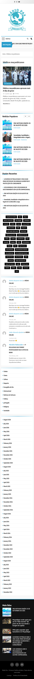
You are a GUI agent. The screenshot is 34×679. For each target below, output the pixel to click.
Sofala (19, 267)
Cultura (6, 379)
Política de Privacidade (20, 675)
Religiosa (24, 128)
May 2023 (6, 572)
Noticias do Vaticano (10, 395)
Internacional (7, 391)
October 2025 (7, 459)
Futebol (13, 238)
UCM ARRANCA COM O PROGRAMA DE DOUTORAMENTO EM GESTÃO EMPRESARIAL (20, 652)
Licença (9, 675)
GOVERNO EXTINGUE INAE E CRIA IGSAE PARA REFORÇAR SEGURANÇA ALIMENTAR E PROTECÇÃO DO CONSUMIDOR (16, 181)
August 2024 (7, 514)
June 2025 (6, 474)
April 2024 (7, 529)
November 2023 (8, 549)
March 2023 (7, 580)
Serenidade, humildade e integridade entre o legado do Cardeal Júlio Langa (22, 125)
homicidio (6, 242)
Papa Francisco (22, 246)
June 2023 (6, 568)
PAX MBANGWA (9, 253)
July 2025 (6, 471)
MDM (19, 242)
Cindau (6, 371)
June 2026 (6, 427)
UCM (17, 271)
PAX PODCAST (19, 257)
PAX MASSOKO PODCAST (21, 249)
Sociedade (7, 84)
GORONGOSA (21, 238)
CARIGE (12, 224)
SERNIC (13, 267)
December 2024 (8, 498)
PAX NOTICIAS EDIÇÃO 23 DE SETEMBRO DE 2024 (21, 610)
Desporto (24, 227)
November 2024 (8, 502)
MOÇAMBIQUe (26, 242)
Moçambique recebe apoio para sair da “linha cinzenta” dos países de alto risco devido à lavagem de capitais (22, 622)
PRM (26, 257)
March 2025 (7, 486)
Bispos (25, 217)
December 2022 (8, 592)
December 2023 (8, 545)
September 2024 (8, 510)
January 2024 (7, 541)
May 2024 (6, 525)
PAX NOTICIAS (9, 257)
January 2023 (7, 588)
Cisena (5, 375)
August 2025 (7, 467)
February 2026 (8, 443)
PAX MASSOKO (9, 249)
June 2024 (6, 521)
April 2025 (6, 482)
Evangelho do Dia (9, 387)
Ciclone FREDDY (26, 224)
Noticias (9, 246)
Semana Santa (25, 264)
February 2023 (8, 584)
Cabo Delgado (18, 220)
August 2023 (7, 561)
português (17, 128)
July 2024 (6, 518)
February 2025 (8, 490)
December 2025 (8, 451)
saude (18, 264)
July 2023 (6, 565)
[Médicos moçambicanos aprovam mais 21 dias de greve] (17, 76)
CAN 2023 (6, 224)
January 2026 (7, 447)
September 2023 (8, 557)
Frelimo (7, 238)
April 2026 (7, 435)
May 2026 (6, 431)
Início (3, 54)
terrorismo (26, 267)
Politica (6, 399)
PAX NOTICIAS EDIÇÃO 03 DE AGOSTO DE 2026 (22, 148)
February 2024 (8, 537)
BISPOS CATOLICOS (8, 220)
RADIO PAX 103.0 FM (20, 260)
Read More (6, 103)
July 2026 (6, 424)
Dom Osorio (23, 231)
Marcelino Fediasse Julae (16, 345)
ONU (15, 246)
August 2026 (7, 420)
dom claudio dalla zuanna (12, 231)
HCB (27, 238)
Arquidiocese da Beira (11, 217)
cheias (18, 224)
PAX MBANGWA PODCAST (22, 253)
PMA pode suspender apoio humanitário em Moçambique (21, 631)
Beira (20, 217)
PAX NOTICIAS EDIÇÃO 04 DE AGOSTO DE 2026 (22, 136)
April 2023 (6, 576)
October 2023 (7, 553)
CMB (18, 227)
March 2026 (7, 439)
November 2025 (8, 455)
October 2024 (7, 506)
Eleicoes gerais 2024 (11, 235)
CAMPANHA (27, 220)
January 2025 (7, 494)
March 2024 (7, 533)
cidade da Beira (11, 227)
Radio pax (11, 260)
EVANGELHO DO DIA (22, 235)
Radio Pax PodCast (10, 264)
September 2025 (8, 463)
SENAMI (7, 267)
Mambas (13, 242)
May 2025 (6, 478)
